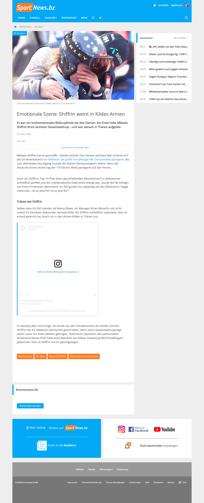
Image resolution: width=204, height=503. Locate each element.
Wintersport (69, 17)
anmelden (163, 5)
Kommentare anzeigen (30, 406)
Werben (170, 482)
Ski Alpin (38, 26)
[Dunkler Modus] (155, 5)
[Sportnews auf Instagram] (122, 429)
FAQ (184, 482)
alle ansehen (180, 37)
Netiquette (158, 482)
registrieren (177, 5)
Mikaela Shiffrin (57, 356)
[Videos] (93, 18)
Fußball (35, 17)
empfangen (153, 445)
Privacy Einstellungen (115, 482)
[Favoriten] (100, 18)
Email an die (61, 445)
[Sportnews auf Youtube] (164, 429)
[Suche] (186, 18)
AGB (147, 482)
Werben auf (56, 428)
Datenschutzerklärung (91, 482)
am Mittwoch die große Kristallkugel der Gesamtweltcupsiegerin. (84, 159)
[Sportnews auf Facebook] (139, 429)
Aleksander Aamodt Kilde (84, 356)
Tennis (21, 17)
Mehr (84, 17)
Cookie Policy (135, 482)
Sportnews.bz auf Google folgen (75, 147)
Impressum (72, 482)
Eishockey (51, 17)
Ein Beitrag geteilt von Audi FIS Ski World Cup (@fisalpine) (58, 311)
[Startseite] (15, 26)
